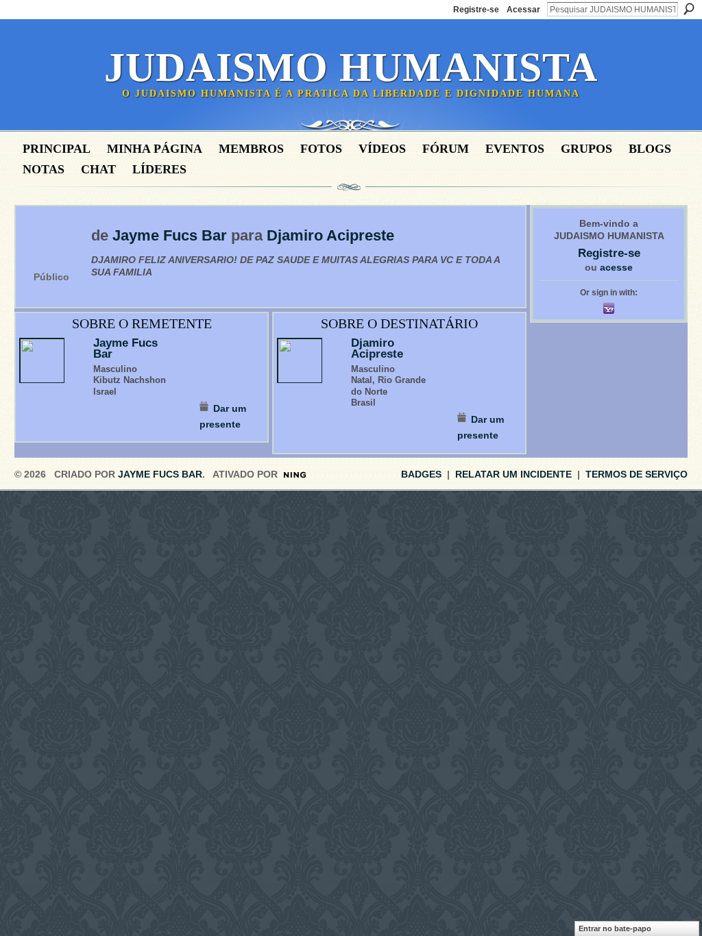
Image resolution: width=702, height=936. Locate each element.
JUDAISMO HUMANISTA (351, 67)
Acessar (523, 9)
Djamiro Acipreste (330, 235)
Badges (421, 474)
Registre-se (476, 9)
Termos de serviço (636, 474)
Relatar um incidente (513, 474)
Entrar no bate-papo (615, 928)
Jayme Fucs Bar (169, 235)
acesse (616, 267)
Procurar (688, 9)
